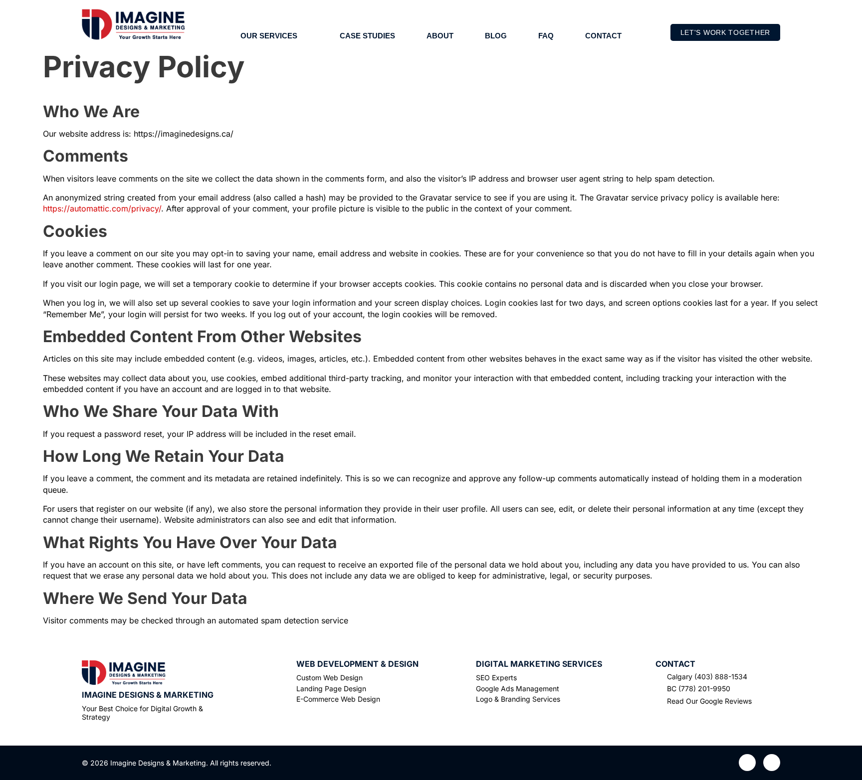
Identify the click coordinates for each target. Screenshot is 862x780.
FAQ (546, 35)
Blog (496, 35)
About (440, 35)
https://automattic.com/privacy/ (102, 208)
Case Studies (367, 35)
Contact (603, 35)
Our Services (268, 35)
